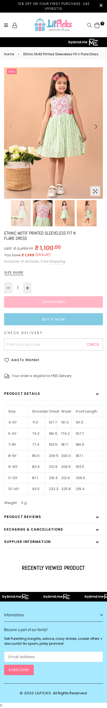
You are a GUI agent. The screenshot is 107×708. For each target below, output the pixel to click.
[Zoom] (95, 191)
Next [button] (96, 126)
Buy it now (53, 319)
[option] (53, 133)
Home (9, 54)
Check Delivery (23, 333)
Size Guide (13, 272)
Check (93, 344)
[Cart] (97, 25)
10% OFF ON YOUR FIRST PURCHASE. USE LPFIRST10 (54, 6)
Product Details (22, 393)
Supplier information (27, 541)
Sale (11, 71)
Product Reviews (22, 516)
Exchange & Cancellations (33, 529)
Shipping (57, 261)
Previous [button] (11, 126)
